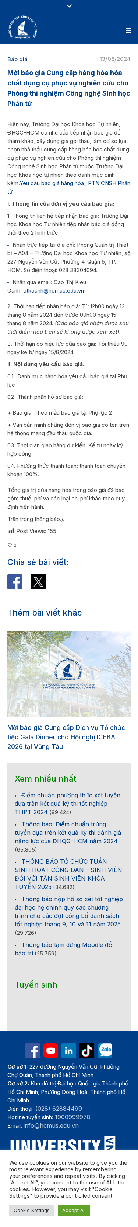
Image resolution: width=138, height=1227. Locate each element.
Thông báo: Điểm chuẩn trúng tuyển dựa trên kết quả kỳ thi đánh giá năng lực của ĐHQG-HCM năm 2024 (68, 832)
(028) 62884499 (58, 1108)
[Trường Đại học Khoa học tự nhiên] (68, 1050)
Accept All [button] (74, 1210)
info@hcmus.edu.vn (51, 1125)
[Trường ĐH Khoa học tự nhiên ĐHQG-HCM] (32, 1050)
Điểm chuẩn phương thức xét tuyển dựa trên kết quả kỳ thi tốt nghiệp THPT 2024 (67, 803)
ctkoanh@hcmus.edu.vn (53, 290)
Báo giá (17, 59)
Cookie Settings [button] (32, 1210)
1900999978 (73, 1117)
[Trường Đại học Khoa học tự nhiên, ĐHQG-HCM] (23, 27)
